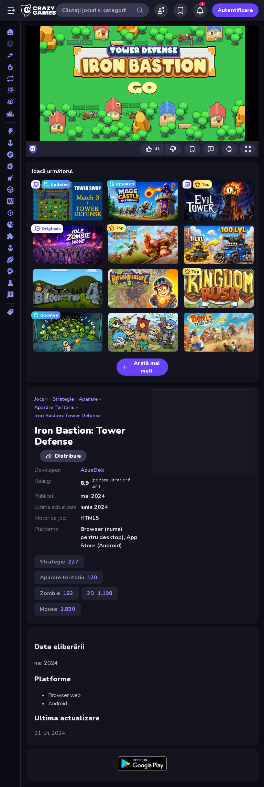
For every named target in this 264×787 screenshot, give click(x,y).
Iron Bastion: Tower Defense (67, 415)
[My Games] (180, 10)
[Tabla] (10, 283)
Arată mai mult (147, 367)
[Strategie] (10, 271)
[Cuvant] (10, 201)
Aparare (88, 399)
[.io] (10, 224)
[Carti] (10, 166)
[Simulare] (10, 248)
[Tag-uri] (10, 312)
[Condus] (10, 189)
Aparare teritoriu (54, 407)
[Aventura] (10, 154)
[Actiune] (10, 131)
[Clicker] (10, 178)
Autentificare (235, 10)
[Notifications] (200, 10)
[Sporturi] (10, 259)
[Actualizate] (10, 78)
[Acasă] (10, 32)
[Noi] (10, 55)
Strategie (63, 399)
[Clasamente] (10, 113)
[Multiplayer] (10, 102)
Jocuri (41, 399)
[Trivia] (10, 294)
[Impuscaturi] (10, 213)
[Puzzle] (10, 236)
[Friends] (161, 10)
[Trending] (10, 67)
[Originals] (10, 90)
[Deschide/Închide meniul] (11, 10)
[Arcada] (10, 143)
